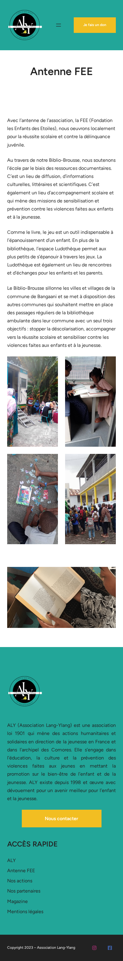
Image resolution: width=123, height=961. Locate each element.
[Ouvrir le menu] (58, 25)
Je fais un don (94, 25)
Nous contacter (61, 818)
